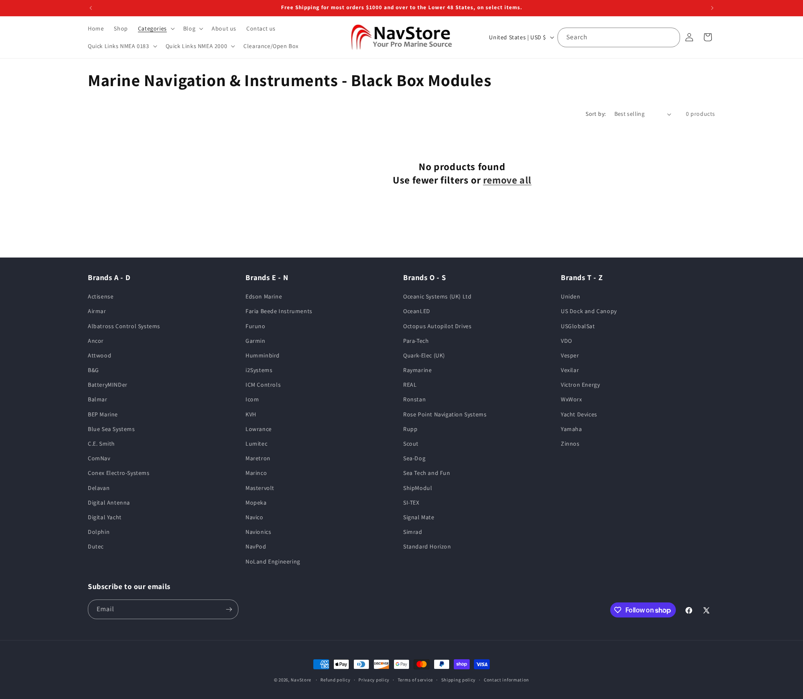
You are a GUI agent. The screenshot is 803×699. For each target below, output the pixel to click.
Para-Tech (416, 340)
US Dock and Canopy (589, 311)
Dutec (96, 546)
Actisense (100, 296)
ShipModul (417, 488)
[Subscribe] (229, 609)
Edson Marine (264, 296)
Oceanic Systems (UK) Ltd (437, 296)
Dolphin (99, 532)
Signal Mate (419, 517)
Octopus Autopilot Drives (437, 326)
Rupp (410, 429)
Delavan (99, 488)
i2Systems (259, 370)
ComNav (99, 458)
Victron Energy (580, 384)
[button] (155, 28)
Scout (411, 443)
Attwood (99, 355)
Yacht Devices (579, 414)
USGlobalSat (578, 326)
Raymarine (417, 370)
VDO (566, 340)
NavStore (301, 680)
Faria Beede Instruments (279, 311)
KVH (251, 414)
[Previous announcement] (91, 8)
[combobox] (619, 37)
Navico (254, 517)
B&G (93, 370)
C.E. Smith (101, 443)
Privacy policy (373, 680)
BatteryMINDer (108, 384)
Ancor (96, 340)
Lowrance (259, 429)
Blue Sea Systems (111, 429)
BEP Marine (103, 414)
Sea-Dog (414, 458)
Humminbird (263, 355)
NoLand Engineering (273, 561)
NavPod (256, 546)
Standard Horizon (427, 546)
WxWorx (571, 399)
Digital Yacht (105, 517)
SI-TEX (411, 502)
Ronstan (414, 399)
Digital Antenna (109, 502)
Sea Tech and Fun (426, 473)
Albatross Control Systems (124, 326)
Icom (252, 399)
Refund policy (335, 680)
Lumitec (256, 443)
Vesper (570, 355)
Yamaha (571, 429)
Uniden (571, 296)
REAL (410, 384)
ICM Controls (263, 384)
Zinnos (570, 443)
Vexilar (570, 370)
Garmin (256, 340)
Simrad (412, 532)
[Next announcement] (712, 8)
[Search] (670, 37)
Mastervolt (260, 488)
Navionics (258, 532)
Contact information (506, 680)
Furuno (256, 326)
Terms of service (415, 680)
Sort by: (596, 113)
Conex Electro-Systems (119, 473)
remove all (507, 179)
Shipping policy (458, 680)
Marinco (256, 473)
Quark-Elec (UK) (424, 355)
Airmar (97, 311)
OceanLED (416, 311)
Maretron (258, 458)
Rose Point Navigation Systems (444, 414)
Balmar (97, 399)
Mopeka (256, 502)
